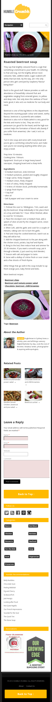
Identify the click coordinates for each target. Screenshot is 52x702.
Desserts (9, 541)
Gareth (21, 338)
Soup (31, 549)
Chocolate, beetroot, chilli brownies (22, 286)
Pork (7, 556)
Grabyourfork (9, 595)
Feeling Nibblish (10, 587)
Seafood (32, 541)
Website (7, 451)
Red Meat (33, 526)
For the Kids (10, 549)
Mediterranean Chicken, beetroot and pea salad (11, 404)
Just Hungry (8, 598)
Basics (8, 526)
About (21, 686)
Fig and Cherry (9, 591)
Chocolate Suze (9, 584)
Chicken (8, 533)
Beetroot (13, 323)
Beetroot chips (12, 280)
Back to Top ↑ (26, 494)
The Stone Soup (9, 620)
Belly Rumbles (9, 580)
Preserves (9, 564)
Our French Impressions (13, 609)
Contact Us (30, 686)
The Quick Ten (9, 616)
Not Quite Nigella (10, 606)
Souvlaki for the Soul (11, 613)
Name (7, 435)
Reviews (32, 533)
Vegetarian (34, 556)
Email (6, 443)
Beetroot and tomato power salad (21, 283)
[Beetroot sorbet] (33, 396)
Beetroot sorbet (31, 402)
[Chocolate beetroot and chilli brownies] (33, 373)
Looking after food (11, 602)
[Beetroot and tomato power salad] (12, 373)
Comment (7, 459)
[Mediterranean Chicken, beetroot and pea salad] (12, 396)
